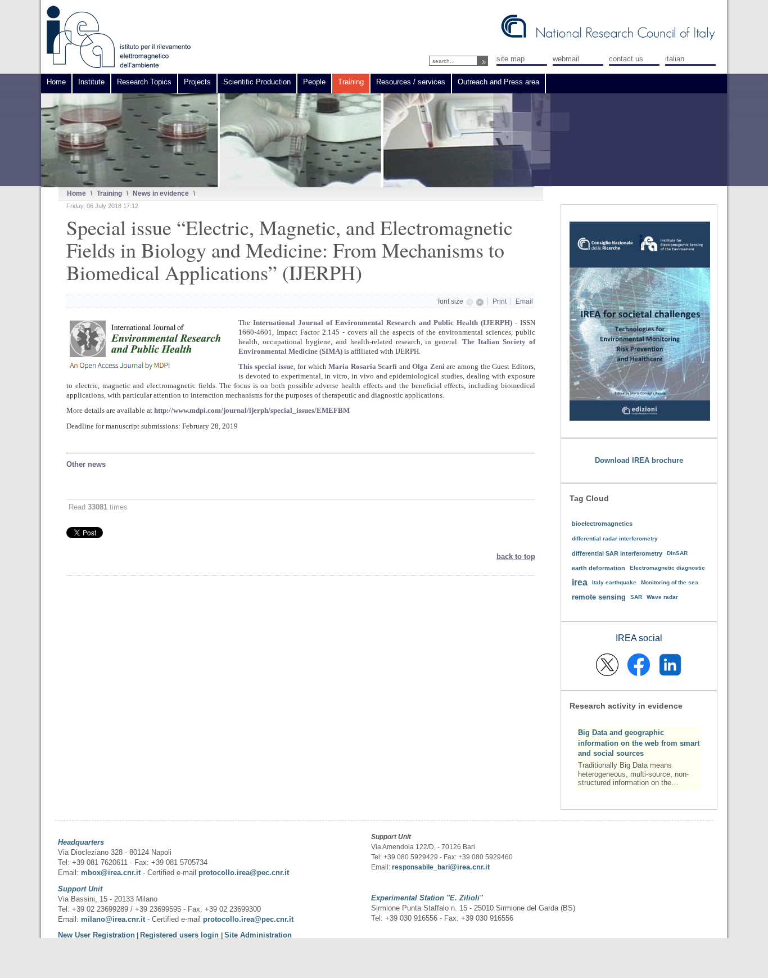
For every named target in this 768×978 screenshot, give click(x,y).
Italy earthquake (614, 582)
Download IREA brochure (639, 460)
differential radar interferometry (615, 538)
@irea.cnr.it (470, 867)
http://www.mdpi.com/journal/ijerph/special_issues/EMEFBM (252, 410)
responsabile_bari (421, 867)
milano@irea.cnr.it (113, 919)
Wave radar (662, 597)
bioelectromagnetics (602, 523)
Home (76, 193)
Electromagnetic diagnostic (667, 568)
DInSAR (677, 553)
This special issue (265, 366)
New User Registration (96, 935)
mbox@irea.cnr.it (111, 872)
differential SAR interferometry (617, 553)
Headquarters (81, 842)
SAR (636, 597)
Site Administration (258, 935)
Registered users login (180, 935)
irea (580, 582)
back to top (515, 556)
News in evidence (161, 193)
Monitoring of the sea (669, 582)
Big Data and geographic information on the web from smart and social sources (638, 742)
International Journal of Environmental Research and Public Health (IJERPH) (382, 322)
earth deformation (598, 568)
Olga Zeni (428, 366)
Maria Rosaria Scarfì (362, 366)
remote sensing (599, 597)
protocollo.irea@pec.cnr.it (243, 872)
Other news (86, 464)
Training (109, 193)
